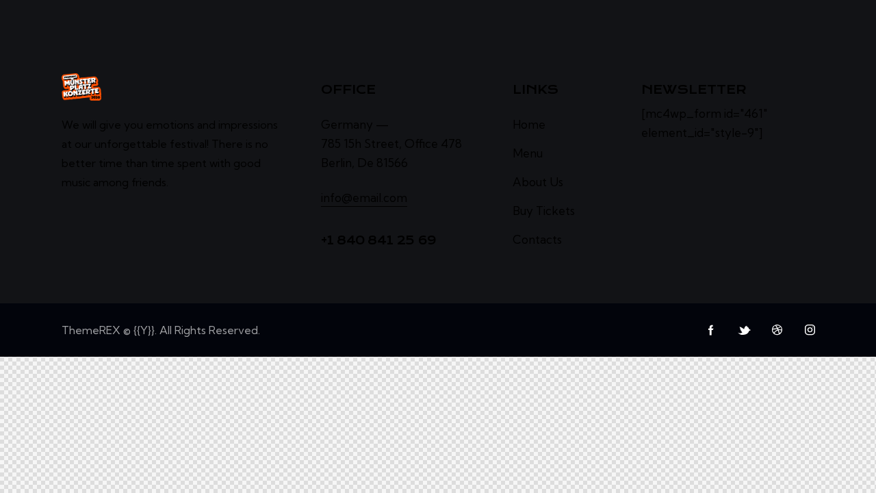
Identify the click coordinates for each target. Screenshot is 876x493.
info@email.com (364, 197)
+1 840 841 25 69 (379, 240)
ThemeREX (91, 330)
